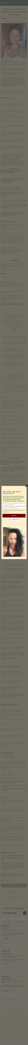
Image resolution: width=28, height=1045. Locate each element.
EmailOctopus (16, 519)
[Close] (26, 486)
